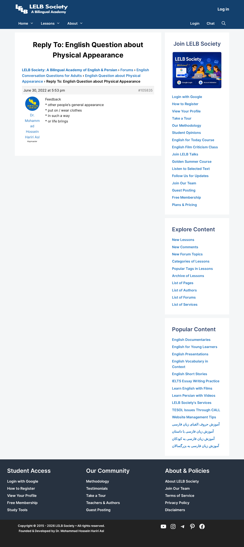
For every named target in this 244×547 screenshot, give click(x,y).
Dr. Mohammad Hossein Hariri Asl (80, 531)
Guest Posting (183, 190)
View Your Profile (186, 111)
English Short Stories (189, 374)
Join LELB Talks (185, 154)
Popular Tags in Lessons (192, 268)
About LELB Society (182, 481)
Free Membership (186, 197)
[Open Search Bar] (223, 23)
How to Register (185, 104)
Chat (211, 23)
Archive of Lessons (188, 276)
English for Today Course (193, 140)
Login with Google (187, 97)
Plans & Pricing (184, 205)
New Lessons (183, 240)
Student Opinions (186, 132)
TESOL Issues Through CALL (196, 410)
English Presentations (190, 354)
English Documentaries (191, 339)
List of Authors (184, 290)
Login (195, 23)
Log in (223, 9)
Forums (126, 70)
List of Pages (182, 283)
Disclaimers (175, 510)
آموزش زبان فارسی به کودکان (193, 439)
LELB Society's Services (191, 402)
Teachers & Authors (103, 503)
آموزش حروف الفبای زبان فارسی (196, 424)
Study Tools (17, 510)
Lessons (47, 23)
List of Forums (184, 297)
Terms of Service (179, 495)
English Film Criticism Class (195, 147)
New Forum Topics (187, 254)
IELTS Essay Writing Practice (195, 381)
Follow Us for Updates (190, 176)
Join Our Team (184, 183)
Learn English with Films (192, 388)
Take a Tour (181, 118)
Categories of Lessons (191, 261)
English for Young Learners (194, 347)
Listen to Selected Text (191, 169)
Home (23, 23)
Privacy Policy (177, 503)
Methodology (97, 481)
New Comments (185, 247)
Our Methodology (186, 125)
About (72, 23)
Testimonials (97, 488)
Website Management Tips (194, 417)
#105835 (145, 90)
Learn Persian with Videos (193, 395)
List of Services (185, 304)
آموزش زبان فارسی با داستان (193, 431)
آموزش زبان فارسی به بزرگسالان (195, 446)
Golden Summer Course (191, 161)
